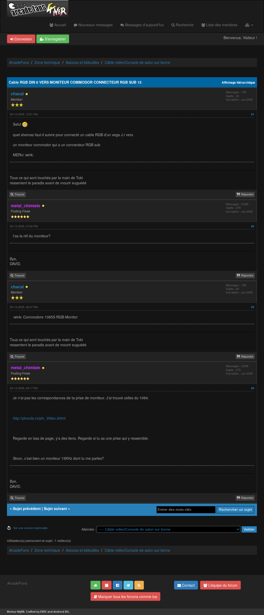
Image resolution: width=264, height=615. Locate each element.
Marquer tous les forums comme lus (127, 596)
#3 (252, 307)
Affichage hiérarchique (238, 82)
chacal (17, 94)
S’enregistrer (55, 38)
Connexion (22, 38)
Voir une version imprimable (30, 528)
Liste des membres (221, 24)
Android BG (61, 611)
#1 (252, 114)
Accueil (59, 24)
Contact (188, 585)
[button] (249, 24)
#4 (252, 388)
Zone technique (47, 62)
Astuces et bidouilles (82, 62)
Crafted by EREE (36, 611)
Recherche (184, 24)
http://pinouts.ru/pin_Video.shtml (39, 418)
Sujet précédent (27, 508)
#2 (252, 226)
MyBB (20, 611)
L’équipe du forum (222, 585)
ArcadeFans (19, 62)
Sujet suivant (55, 508)
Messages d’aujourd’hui (144, 24)
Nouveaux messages (95, 24)
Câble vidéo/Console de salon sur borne (137, 62)
